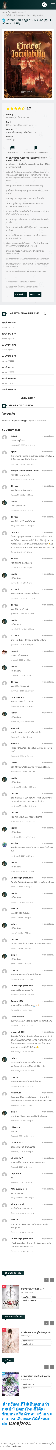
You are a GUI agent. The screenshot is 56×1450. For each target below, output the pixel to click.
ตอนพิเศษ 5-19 (28, 1341)
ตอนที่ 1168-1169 (9, 378)
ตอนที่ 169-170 (28, 1384)
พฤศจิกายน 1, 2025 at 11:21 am (22, 479)
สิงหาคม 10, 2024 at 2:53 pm (22, 1121)
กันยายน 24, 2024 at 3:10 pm (22, 979)
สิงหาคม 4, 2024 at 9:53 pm (22, 1182)
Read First (20, 294)
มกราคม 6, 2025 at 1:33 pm (21, 675)
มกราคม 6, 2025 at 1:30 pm (21, 660)
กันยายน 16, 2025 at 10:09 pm (22, 510)
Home (4, 12)
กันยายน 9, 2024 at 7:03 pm (22, 1025)
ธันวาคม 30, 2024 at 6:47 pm (22, 706)
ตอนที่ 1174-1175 (9, 345)
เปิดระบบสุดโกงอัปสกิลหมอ (32, 1289)
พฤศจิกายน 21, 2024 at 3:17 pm (23, 837)
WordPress (16, 1446)
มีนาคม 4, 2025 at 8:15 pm (21, 583)
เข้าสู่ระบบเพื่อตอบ (48, 436)
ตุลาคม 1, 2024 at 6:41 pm (21, 917)
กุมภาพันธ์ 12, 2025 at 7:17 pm (22, 614)
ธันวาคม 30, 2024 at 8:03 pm (22, 722)
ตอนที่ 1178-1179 (9, 322)
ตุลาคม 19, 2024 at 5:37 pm (22, 902)
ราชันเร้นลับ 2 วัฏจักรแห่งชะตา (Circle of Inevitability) (24, 15)
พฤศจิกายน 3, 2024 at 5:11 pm (22, 856)
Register (16, 420)
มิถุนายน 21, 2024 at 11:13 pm (22, 1251)
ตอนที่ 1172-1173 (9, 356)
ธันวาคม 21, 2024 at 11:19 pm (22, 737)
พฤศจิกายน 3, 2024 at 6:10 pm (22, 871)
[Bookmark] (36, 148)
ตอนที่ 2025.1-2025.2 (31, 1297)
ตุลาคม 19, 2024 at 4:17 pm (21, 887)
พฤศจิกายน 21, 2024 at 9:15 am (23, 821)
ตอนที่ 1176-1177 (9, 333)
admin (14, 924)
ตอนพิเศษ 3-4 (28, 1344)
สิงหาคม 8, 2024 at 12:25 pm (22, 1151)
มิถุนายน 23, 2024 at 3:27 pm (22, 1213)
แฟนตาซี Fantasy (16, 12)
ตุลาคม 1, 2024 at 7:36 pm (21, 964)
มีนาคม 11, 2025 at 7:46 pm (21, 552)
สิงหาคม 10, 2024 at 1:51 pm (21, 1105)
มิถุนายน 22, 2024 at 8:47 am (22, 1232)
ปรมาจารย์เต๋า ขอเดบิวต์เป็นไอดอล (35, 1376)
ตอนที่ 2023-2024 (29, 1300)
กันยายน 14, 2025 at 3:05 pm (22, 495)
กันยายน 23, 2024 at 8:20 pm (22, 995)
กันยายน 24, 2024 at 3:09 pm (22, 1086)
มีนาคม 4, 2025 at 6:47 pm (21, 567)
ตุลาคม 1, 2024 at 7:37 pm (21, 933)
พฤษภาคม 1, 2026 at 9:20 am (22, 464)
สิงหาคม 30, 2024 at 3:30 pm (22, 1052)
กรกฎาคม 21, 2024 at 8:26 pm (22, 1198)
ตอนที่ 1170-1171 (8, 367)
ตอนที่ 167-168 (28, 1388)
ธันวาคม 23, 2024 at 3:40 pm (22, 756)
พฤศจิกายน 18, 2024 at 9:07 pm (23, 787)
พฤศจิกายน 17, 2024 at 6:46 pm (23, 806)
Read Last (35, 294)
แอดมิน (14, 501)
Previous (46, 1280)
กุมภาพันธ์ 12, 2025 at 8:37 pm (22, 629)
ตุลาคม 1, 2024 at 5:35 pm (21, 948)
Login (24, 420)
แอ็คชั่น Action (30, 132)
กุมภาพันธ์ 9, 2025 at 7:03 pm (22, 691)
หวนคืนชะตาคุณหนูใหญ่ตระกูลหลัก (36, 1332)
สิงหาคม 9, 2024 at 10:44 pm (22, 1136)
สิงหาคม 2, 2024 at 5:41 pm (21, 1167)
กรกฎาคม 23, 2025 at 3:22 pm (22, 526)
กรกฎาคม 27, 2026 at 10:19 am (23, 445)
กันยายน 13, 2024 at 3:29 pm (22, 1010)
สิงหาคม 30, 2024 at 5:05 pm (22, 1071)
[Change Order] (44, 314)
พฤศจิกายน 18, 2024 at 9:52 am (23, 771)
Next (52, 1280)
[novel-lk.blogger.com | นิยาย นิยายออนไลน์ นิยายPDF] (6, 4)
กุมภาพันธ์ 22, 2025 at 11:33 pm (23, 598)
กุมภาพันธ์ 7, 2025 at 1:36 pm (22, 644)
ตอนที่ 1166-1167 (9, 389)
